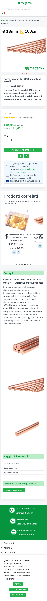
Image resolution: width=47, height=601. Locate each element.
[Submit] (38, 9)
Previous (7, 234)
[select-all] (12, 203)
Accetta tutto (18, 595)
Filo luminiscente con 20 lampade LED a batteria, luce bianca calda (17, 238)
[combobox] (23, 9)
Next (39, 234)
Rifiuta (18, 584)
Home (4, 20)
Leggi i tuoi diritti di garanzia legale (25, 181)
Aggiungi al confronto (26, 156)
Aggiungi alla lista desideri (20, 156)
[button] (20, 73)
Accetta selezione (18, 589)
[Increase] (17, 140)
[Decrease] (6, 140)
